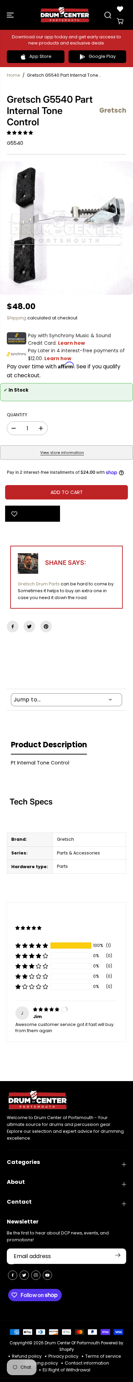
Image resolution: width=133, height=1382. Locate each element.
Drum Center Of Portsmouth (72, 1343)
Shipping (16, 318)
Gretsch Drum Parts (39, 584)
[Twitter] (29, 626)
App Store (40, 56)
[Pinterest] (46, 626)
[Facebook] (12, 626)
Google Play (102, 56)
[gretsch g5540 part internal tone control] (66, 228)
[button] (11, 15)
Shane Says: (65, 562)
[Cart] (120, 21)
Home (13, 75)
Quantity (17, 415)
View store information (62, 452)
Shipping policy (41, 1363)
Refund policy (27, 1356)
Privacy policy (63, 1356)
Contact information (87, 1363)
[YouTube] (47, 1275)
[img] (46, 1009)
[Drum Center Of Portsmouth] (64, 15)
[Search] (108, 15)
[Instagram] (36, 1275)
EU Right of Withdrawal (66, 1370)
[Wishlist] (120, 9)
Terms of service (103, 1356)
